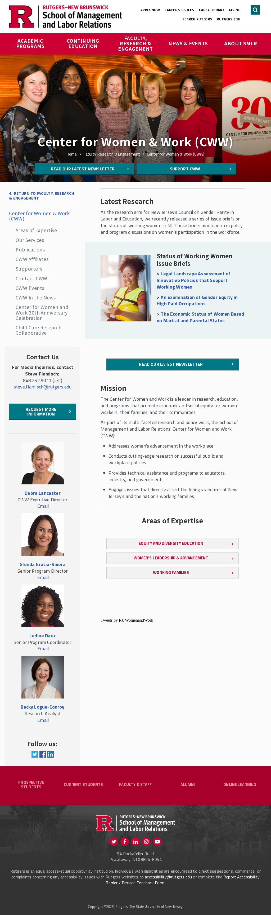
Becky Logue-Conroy (42, 706)
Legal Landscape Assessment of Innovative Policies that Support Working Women (194, 280)
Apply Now (150, 9)
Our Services (30, 239)
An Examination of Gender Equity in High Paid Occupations (197, 300)
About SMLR (240, 43)
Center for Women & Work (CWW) (39, 216)
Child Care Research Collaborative (39, 330)
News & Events (188, 43)
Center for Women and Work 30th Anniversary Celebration (42, 312)
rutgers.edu (228, 19)
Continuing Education (83, 43)
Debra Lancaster (43, 493)
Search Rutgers (197, 19)
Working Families (171, 572)
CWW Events (30, 287)
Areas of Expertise (36, 230)
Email (43, 506)
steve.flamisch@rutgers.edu (43, 386)
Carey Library (211, 9)
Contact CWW (31, 278)
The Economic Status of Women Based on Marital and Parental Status (200, 317)
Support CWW (185, 169)
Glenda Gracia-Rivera (43, 564)
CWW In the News (36, 297)
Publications (30, 249)
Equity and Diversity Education (171, 543)
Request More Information (41, 411)
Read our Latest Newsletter (83, 169)
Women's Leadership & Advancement (171, 558)
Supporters (29, 268)
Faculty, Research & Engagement (135, 43)
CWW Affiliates (32, 258)
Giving (234, 9)
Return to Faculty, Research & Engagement (41, 196)
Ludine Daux (42, 635)
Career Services (179, 9)
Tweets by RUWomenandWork (127, 620)
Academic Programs (30, 43)
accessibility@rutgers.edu (168, 877)
